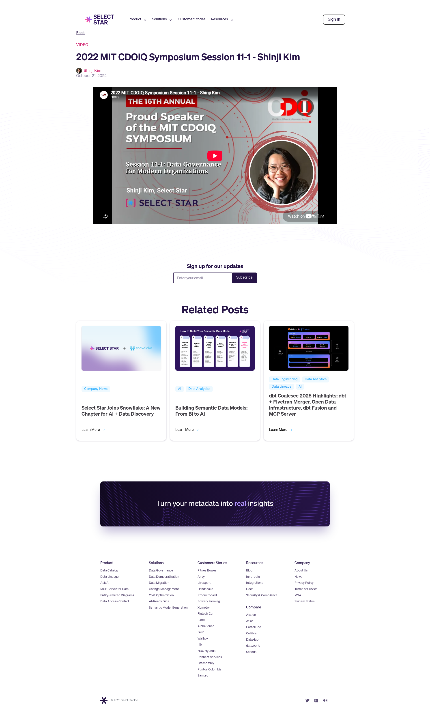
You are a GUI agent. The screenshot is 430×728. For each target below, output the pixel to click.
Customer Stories (192, 19)
